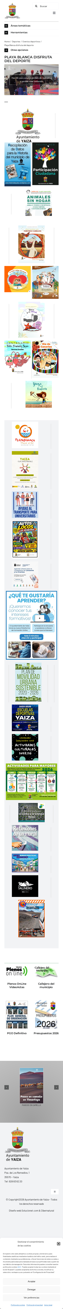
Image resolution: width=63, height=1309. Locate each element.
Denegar (31, 1289)
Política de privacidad (35, 1305)
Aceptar (31, 1281)
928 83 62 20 (15, 1181)
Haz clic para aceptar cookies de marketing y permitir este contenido (32, 79)
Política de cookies (18, 1305)
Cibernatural (47, 1210)
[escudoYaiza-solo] (12, 4)
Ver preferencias (31, 1297)
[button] (58, 1243)
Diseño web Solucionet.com (23, 1210)
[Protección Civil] (31, 901)
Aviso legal (48, 1305)
